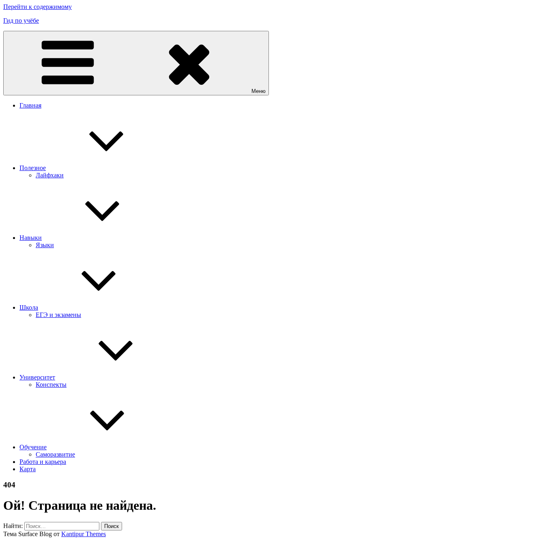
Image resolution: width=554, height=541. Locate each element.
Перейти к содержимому (37, 6)
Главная (30, 105)
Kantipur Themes (83, 533)
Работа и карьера (42, 461)
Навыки (30, 237)
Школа (28, 307)
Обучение (33, 447)
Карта (27, 469)
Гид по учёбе (21, 20)
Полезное (32, 167)
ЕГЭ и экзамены (58, 314)
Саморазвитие (55, 454)
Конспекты (51, 384)
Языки (45, 244)
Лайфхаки (50, 175)
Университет (37, 377)
